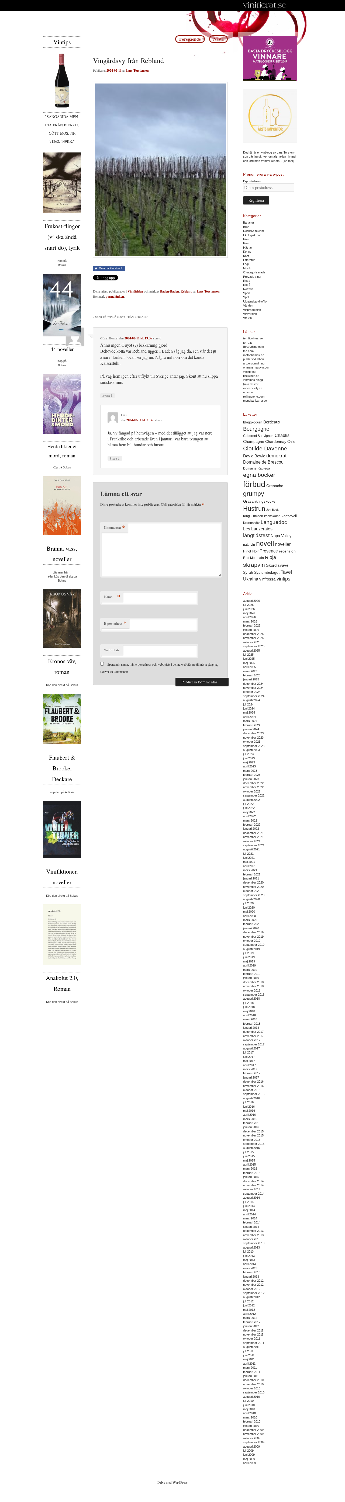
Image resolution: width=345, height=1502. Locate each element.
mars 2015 (250, 1168)
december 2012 (253, 1280)
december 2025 (253, 633)
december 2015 (253, 1131)
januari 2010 (251, 1425)
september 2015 (253, 1143)
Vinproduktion (252, 309)
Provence (269, 551)
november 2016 (253, 1085)
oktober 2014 (251, 1189)
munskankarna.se (255, 400)
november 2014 (253, 1185)
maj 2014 (249, 1210)
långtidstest (256, 535)
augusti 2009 (251, 1446)
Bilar (246, 226)
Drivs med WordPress (172, 1482)
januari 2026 (251, 629)
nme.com (249, 392)
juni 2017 (249, 1056)
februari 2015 (251, 1172)
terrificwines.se (253, 338)
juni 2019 (249, 957)
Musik (247, 268)
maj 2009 (249, 1459)
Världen (248, 305)
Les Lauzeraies (257, 529)
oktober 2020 (251, 890)
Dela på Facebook (111, 268)
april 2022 (249, 816)
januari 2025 (251, 679)
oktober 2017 (251, 1040)
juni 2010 (249, 1405)
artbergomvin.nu (253, 363)
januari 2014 (251, 1226)
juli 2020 (248, 903)
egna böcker (259, 475)
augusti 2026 (251, 600)
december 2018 (253, 982)
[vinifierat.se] (265, 5)
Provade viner (252, 276)
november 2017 (253, 1036)
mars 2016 (250, 1119)
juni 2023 (249, 758)
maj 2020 (249, 911)
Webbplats (111, 650)
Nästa (218, 39)
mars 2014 (250, 1218)
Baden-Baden (169, 291)
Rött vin (248, 289)
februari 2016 (251, 1123)
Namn (112, 596)
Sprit (246, 297)
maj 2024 (249, 712)
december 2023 (253, 733)
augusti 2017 (251, 1048)
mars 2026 (250, 621)
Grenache (274, 486)
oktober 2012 (251, 1289)
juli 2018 (248, 1002)
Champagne (253, 441)
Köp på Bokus (62, 467)
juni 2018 (249, 1007)
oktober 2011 (251, 1338)
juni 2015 (249, 1156)
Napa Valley (281, 535)
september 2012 (253, 1293)
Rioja (270, 557)
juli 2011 (248, 1351)
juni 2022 (249, 807)
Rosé (246, 284)
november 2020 (253, 886)
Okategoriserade (254, 272)
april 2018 (249, 1015)
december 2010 (253, 1380)
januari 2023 (251, 779)
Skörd (271, 565)
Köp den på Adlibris (62, 792)
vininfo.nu (249, 371)
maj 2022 (249, 812)
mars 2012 (250, 1317)
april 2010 (249, 1413)
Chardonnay (275, 441)
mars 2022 (250, 820)
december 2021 (253, 833)
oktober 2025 (251, 642)
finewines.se (251, 375)
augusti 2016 (251, 1098)
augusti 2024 (251, 700)
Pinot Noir (250, 551)
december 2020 (253, 882)
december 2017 (253, 1031)
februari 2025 (251, 675)
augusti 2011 (251, 1346)
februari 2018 (251, 1023)
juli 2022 (248, 803)
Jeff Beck (272, 509)
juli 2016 (248, 1102)
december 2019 (253, 932)
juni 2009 (249, 1454)
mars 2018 (250, 1019)
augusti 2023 (251, 750)
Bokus (62, 265)
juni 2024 (249, 708)
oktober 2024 (251, 691)
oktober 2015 (251, 1139)
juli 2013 (248, 1251)
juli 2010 (248, 1400)
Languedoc (274, 522)
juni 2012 (249, 1305)
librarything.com (253, 346)
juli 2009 (248, 1450)
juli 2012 (248, 1301)
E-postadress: (252, 181)
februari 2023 (251, 774)
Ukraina (250, 578)
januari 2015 (251, 1176)
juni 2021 (249, 857)
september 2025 (253, 646)
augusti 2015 (251, 1147)
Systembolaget (267, 572)
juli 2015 (248, 1152)
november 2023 (253, 737)
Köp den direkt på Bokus (62, 685)
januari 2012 (251, 1326)
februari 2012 (251, 1322)
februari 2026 (251, 625)
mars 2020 (250, 920)
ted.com (248, 351)
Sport (246, 293)
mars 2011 (250, 1367)
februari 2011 (251, 1372)
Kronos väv (251, 522)
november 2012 (253, 1284)
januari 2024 (251, 729)
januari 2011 (251, 1376)
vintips (283, 579)
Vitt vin (247, 317)
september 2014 (253, 1193)
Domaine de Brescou (263, 462)
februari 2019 (251, 973)
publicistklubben (253, 359)
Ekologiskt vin (252, 235)
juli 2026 (248, 604)
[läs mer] (288, 160)
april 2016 (249, 1114)
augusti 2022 (251, 799)
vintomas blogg (253, 379)
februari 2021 (251, 874)
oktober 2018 (251, 990)
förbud (254, 484)
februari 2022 (251, 824)
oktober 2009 (251, 1438)
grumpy (253, 493)
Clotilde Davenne (265, 448)
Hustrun (254, 508)
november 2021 (253, 837)
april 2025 (249, 667)
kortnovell (289, 516)
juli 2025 (248, 654)
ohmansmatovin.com (256, 367)
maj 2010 (249, 1409)
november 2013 (253, 1235)
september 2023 (253, 745)
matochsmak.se (253, 355)
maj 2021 (249, 861)
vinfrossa (267, 579)
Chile (291, 442)
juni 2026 (249, 609)
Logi (246, 264)
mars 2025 (250, 671)
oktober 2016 (251, 1089)
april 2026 (249, 617)
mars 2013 (250, 1268)
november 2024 (253, 687)
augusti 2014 (251, 1197)
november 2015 (253, 1135)
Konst (247, 251)
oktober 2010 (251, 1388)
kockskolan (272, 516)
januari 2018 (251, 1027)
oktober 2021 (251, 841)
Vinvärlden (135, 291)
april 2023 (249, 766)
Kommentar (114, 527)
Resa (246, 280)
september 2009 (253, 1442)
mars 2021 (250, 870)
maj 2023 (249, 762)
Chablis (282, 435)
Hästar (247, 247)
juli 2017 (248, 1052)
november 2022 (253, 787)
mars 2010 (250, 1417)
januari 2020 (251, 928)
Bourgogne (256, 429)
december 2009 (253, 1429)
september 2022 (253, 795)
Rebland (186, 291)
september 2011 (253, 1342)
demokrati (277, 455)
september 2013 (253, 1243)
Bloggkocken (252, 422)
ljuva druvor (250, 384)
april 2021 (249, 866)
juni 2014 (249, 1206)
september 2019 (253, 944)
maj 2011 (249, 1359)
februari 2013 (251, 1272)
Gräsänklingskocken (260, 501)
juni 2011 (248, 1355)
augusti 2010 (251, 1396)
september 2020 (253, 895)
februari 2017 (251, 1073)
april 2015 (249, 1164)
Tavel (286, 572)
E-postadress (115, 623)
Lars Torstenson (137, 70)
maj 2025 (249, 663)
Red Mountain (253, 557)
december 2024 (253, 683)
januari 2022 (251, 828)
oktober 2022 (251, 791)
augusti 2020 (251, 899)
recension (287, 551)
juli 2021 (248, 853)
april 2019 (249, 965)
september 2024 (253, 696)
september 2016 (253, 1094)
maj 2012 (249, 1309)
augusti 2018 (251, 998)
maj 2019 (249, 961)
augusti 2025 (251, 650)
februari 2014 (251, 1222)
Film (246, 239)
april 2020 (249, 915)
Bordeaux (271, 422)
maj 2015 (249, 1160)
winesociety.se (252, 388)
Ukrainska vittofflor (255, 301)
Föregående (190, 39)
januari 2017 (251, 1077)
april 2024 (249, 716)
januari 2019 (251, 977)
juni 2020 (249, 907)
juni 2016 (249, 1106)
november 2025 (253, 637)
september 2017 (253, 1044)
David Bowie (254, 456)
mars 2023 (250, 770)
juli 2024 (248, 704)
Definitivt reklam (253, 230)
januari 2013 (251, 1276)
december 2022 (253, 783)
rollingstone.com (253, 396)
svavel (283, 565)
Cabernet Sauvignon (258, 436)
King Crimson (253, 516)
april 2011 (249, 1363)
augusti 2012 (251, 1297)
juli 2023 (248, 754)
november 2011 (253, 1334)
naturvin (249, 545)
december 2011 (253, 1330)
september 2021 (253, 845)
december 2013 (253, 1230)
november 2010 (253, 1384)
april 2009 (249, 1463)
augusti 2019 (251, 949)
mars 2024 (250, 720)
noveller (283, 544)
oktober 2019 (251, 940)
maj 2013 (249, 1259)
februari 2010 (251, 1421)
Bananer (248, 222)
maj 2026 (249, 613)
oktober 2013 (251, 1239)
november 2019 (253, 936)
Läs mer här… (62, 572)
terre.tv (248, 342)
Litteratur (249, 260)
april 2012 (249, 1313)
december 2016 (253, 1081)
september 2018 (253, 994)
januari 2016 (251, 1127)
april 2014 (249, 1214)
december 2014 (253, 1181)
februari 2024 (251, 725)
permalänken (115, 296)
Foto (246, 243)
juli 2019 (248, 953)
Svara (107, 395)
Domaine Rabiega (256, 468)
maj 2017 (249, 1060)
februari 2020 (251, 924)
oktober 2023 (251, 741)
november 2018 (253, 986)
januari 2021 (251, 878)
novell (265, 543)
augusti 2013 (251, 1247)
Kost (246, 256)
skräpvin (254, 565)
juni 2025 (249, 658)
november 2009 (253, 1433)
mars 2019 (250, 969)
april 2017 (249, 1065)
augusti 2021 (251, 849)
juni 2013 (249, 1255)
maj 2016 (249, 1110)
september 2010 (253, 1392)
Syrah (248, 572)
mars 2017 (250, 1069)
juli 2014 (248, 1202)
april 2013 (249, 1263)
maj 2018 (249, 1011)
